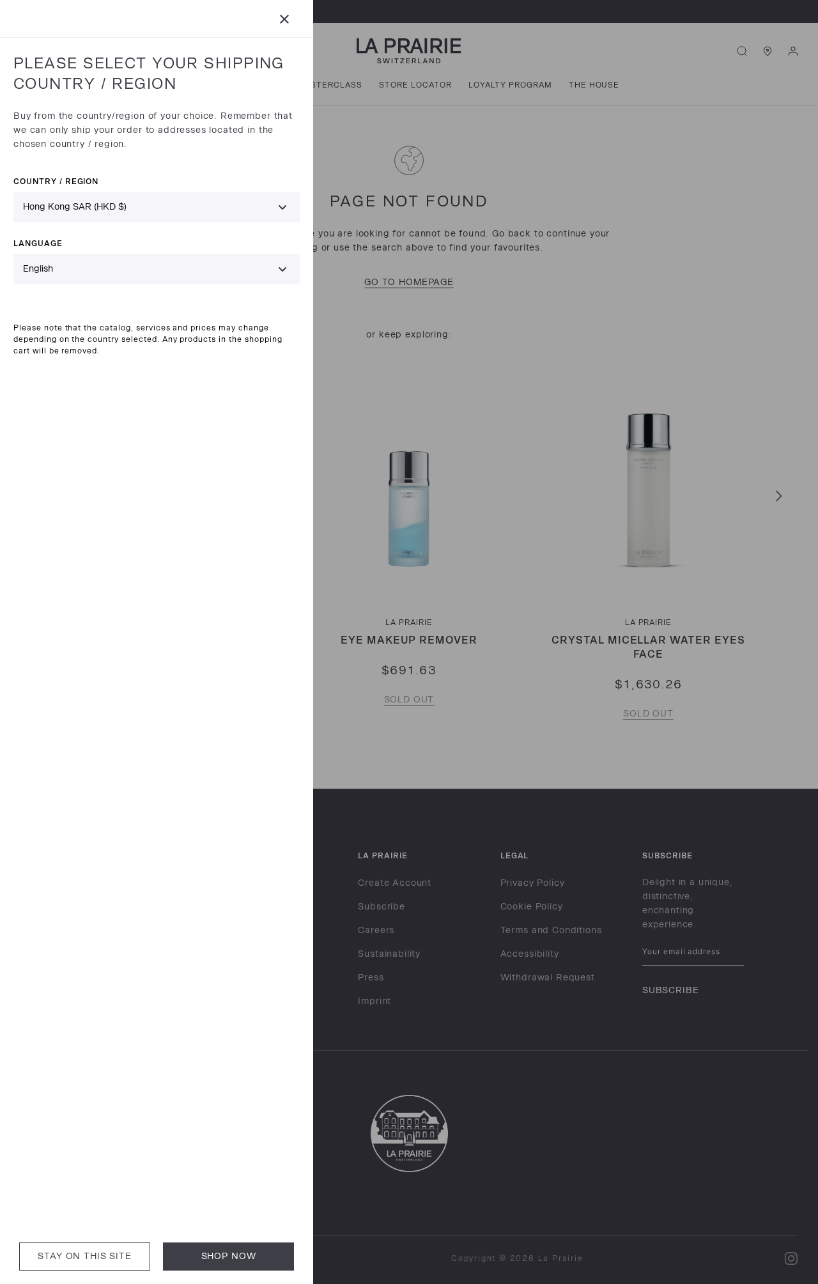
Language (38, 243)
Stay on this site (84, 1256)
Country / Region (55, 181)
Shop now (228, 1256)
